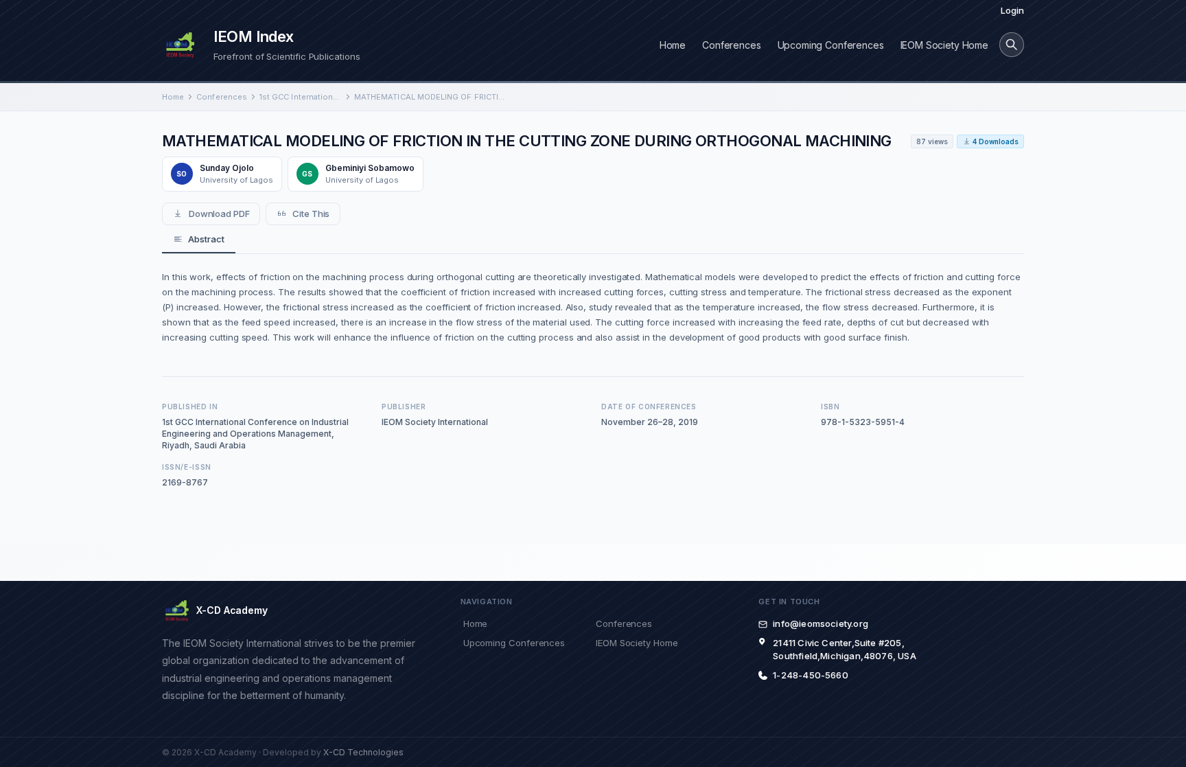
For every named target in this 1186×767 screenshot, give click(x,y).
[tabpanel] (593, 307)
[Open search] (1011, 44)
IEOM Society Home (944, 45)
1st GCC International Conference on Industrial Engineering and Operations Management (300, 97)
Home (673, 45)
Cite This (310, 213)
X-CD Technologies (363, 752)
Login (1012, 10)
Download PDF (219, 213)
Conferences (731, 45)
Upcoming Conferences (831, 45)
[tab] (198, 239)
